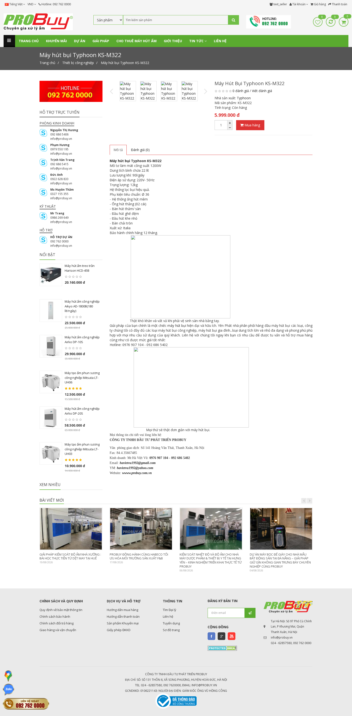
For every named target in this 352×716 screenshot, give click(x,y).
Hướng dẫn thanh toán (123, 616)
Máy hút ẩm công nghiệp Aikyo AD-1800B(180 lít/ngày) (82, 306)
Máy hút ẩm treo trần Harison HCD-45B (80, 268)
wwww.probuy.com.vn (137, 473)
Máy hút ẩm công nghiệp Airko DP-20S (82, 411)
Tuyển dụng (171, 623)
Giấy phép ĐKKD (119, 630)
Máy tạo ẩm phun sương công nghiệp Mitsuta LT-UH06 (82, 377)
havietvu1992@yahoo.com (135, 468)
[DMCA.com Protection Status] (222, 648)
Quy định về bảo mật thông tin (61, 610)
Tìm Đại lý (169, 610)
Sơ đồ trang (171, 630)
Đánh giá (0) (140, 149)
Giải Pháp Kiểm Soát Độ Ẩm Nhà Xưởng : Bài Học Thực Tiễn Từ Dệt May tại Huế (70, 556)
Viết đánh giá (262, 90)
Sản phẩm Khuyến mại (123, 623)
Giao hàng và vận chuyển (58, 630)
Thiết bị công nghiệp (78, 62)
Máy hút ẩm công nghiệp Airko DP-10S (82, 339)
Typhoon (244, 98)
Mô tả (118, 149)
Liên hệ (168, 616)
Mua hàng (252, 125)
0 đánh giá (241, 90)
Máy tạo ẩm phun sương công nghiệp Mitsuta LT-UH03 (82, 449)
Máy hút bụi (120, 160)
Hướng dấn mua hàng (122, 610)
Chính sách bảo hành (55, 616)
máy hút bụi (176, 325)
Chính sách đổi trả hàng (57, 623)
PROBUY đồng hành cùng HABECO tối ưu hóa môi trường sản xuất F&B (139, 556)
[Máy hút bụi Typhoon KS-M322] (127, 91)
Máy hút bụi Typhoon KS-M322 (125, 62)
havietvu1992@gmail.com (138, 463)
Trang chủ (47, 62)
